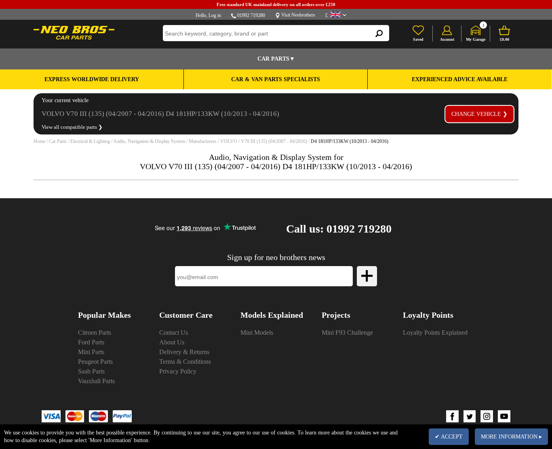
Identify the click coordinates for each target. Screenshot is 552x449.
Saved (418, 39)
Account (447, 39)
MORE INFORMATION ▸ (511, 437)
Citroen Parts (94, 332)
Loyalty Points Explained (435, 332)
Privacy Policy (177, 371)
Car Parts (58, 141)
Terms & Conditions (185, 361)
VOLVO (228, 141)
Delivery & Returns (184, 351)
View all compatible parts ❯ (72, 127)
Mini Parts (91, 351)
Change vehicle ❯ (479, 114)
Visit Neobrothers (298, 15)
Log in (215, 15)
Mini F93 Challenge (347, 332)
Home (39, 141)
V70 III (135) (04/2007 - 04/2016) (274, 141)
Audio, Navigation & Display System (149, 141)
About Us (171, 342)
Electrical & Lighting (90, 141)
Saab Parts (91, 371)
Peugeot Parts (95, 361)
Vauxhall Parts (96, 381)
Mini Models (256, 332)
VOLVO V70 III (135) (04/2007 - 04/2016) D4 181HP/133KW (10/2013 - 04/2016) (160, 113)
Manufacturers (203, 141)
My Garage (475, 39)
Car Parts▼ (276, 59)
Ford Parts (91, 342)
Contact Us (173, 332)
